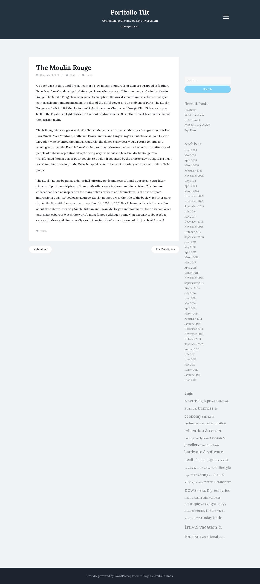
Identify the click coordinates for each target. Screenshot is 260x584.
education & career (203, 430)
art (213, 401)
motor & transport (217, 482)
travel (44, 230)
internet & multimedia (204, 468)
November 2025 (194, 175)
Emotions (190, 110)
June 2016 (190, 242)
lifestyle (224, 467)
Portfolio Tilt (130, 12)
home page (205, 459)
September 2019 (194, 206)
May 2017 (190, 216)
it (215, 467)
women (222, 537)
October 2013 (192, 339)
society (187, 511)
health (190, 459)
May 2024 (190, 180)
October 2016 (192, 232)
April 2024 (190, 186)
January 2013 (192, 375)
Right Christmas (194, 115)
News (89, 75)
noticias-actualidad (193, 498)
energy (189, 438)
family (198, 438)
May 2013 (189, 364)
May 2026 (190, 155)
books (226, 401)
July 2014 (190, 293)
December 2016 (193, 221)
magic (187, 475)
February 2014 (193, 318)
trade (217, 517)
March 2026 (191, 165)
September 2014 (194, 283)
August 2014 (192, 288)
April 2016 (190, 252)
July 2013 (189, 354)
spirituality (198, 510)
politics (204, 504)
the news (213, 510)
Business (190, 409)
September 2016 (194, 237)
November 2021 (193, 201)
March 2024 (191, 191)
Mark (72, 75)
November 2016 (193, 226)
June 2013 (190, 359)
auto (219, 400)
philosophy (192, 504)
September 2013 (194, 344)
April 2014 (190, 308)
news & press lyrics (213, 490)
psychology (217, 503)
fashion (206, 438)
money (199, 482)
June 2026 (190, 150)
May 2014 (190, 303)
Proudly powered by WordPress (108, 576)
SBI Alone (41, 249)
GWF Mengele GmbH (197, 125)
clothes (206, 423)
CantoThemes (163, 576)
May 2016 (190, 247)
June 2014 (190, 298)
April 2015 (190, 267)
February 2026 (193, 170)
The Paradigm (164, 249)
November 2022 (194, 196)
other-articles (212, 497)
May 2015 (190, 262)
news (190, 490)
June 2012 (190, 380)
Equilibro (190, 130)
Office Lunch (192, 120)
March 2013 (191, 369)
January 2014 (192, 323)
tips (199, 518)
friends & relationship (209, 445)
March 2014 (191, 313)
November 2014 (193, 277)
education (218, 423)
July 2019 (190, 211)
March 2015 (191, 272)
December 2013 (193, 328)
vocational (210, 537)
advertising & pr (197, 401)
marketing (199, 475)
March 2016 (191, 257)
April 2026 (190, 160)
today (207, 517)
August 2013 (192, 349)
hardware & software (203, 451)
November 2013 (193, 334)
